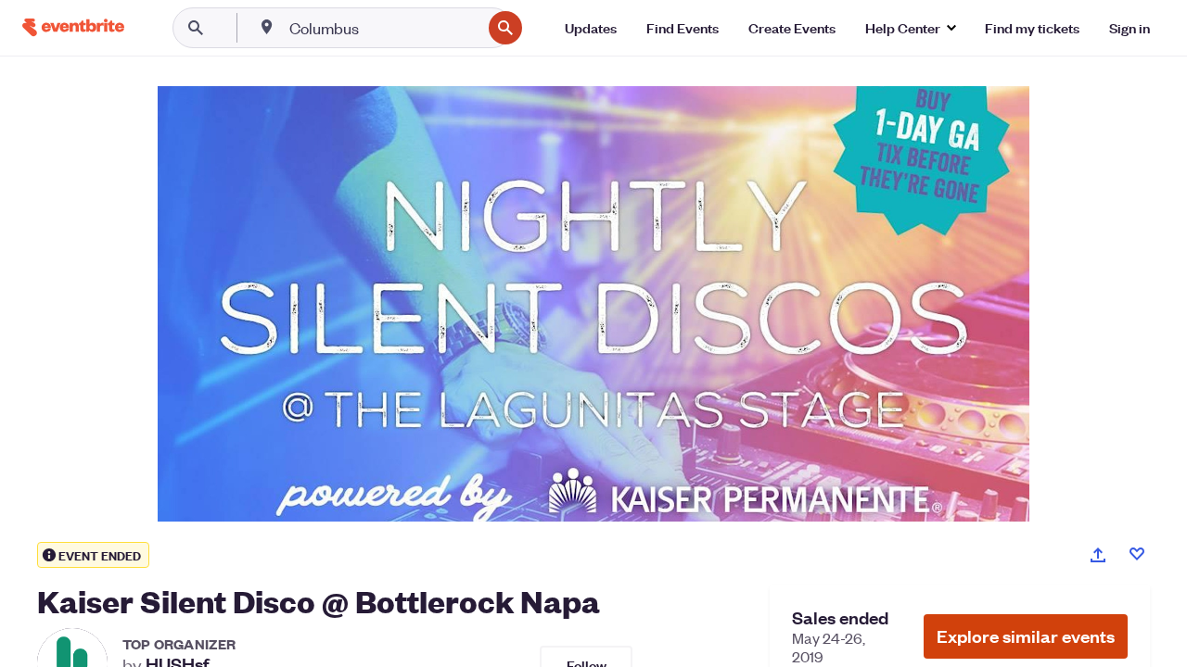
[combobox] (383, 27)
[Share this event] (1098, 554)
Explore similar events (1026, 636)
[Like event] (1137, 554)
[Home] (73, 27)
